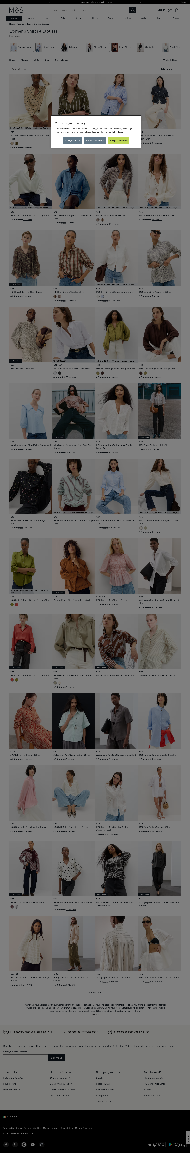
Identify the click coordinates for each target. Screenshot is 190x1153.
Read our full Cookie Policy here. (107, 132)
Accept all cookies (118, 140)
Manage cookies (72, 140)
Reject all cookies (95, 140)
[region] (96, 131)
